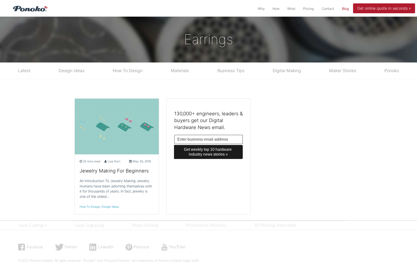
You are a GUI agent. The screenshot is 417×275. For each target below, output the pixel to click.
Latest (24, 70)
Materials (180, 70)
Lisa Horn (114, 161)
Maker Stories (342, 70)
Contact (328, 9)
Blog (346, 8)
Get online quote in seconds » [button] (384, 8)
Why (261, 9)
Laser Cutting (31, 225)
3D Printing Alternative (275, 225)
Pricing (308, 9)
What (291, 9)
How (275, 9)
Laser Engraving (89, 225)
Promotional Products (206, 225)
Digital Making (287, 70)
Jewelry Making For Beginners (114, 171)
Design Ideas (71, 70)
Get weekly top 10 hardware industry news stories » (208, 151)
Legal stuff (190, 260)
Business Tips (230, 70)
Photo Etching (145, 225)
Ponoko (391, 70)
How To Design (128, 70)
